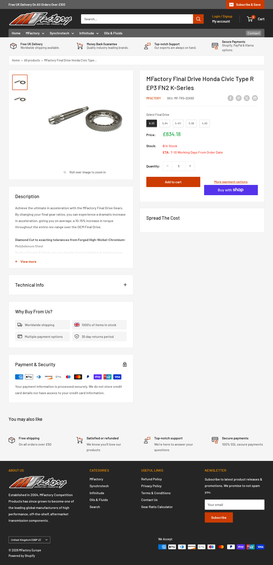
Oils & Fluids (113, 33)
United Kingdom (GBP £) (26, 540)
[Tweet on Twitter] (247, 97)
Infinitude (86, 33)
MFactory (33, 33)
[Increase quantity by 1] (190, 165)
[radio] (151, 123)
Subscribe (219, 517)
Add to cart (173, 182)
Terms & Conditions (156, 493)
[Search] (198, 19)
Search (95, 507)
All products (32, 60)
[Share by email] (255, 97)
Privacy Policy (151, 486)
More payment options (231, 181)
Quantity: (153, 166)
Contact (254, 33)
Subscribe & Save (248, 4)
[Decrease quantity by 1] (167, 165)
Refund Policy (151, 479)
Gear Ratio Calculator (157, 507)
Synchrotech (59, 33)
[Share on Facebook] (231, 97)
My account (221, 21)
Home (16, 33)
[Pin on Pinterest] (239, 97)
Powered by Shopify (22, 556)
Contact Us (149, 500)
